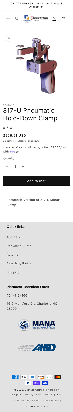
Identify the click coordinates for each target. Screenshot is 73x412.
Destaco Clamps (34, 389)
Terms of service (38, 406)
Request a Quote (19, 246)
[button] (8, 18)
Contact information (27, 400)
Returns (12, 254)
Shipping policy (52, 400)
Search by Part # (19, 263)
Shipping (8, 141)
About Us (13, 237)
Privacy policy (33, 394)
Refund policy (53, 394)
